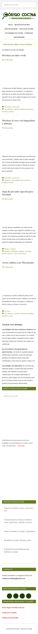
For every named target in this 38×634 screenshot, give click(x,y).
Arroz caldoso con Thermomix (18, 262)
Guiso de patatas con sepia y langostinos (19, 531)
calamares (14, 251)
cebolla (16, 109)
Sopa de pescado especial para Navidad (17, 193)
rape (15, 253)
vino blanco (22, 253)
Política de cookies (9, 613)
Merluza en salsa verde (14, 55)
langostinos (19, 180)
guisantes (30, 109)
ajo (5, 109)
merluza (5, 111)
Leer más (21, 446)
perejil (11, 111)
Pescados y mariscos (12, 107)
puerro (10, 253)
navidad (5, 182)
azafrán (16, 313)
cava (12, 180)
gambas (23, 109)
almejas (10, 109)
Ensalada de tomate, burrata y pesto (17, 540)
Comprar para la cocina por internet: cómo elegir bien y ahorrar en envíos (18, 521)
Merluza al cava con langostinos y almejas (18, 122)
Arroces (7, 311)
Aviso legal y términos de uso (13, 608)
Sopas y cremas (10, 249)
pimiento (5, 316)
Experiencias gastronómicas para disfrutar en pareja (16, 550)
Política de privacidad (10, 618)
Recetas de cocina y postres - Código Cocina (19, 15)
